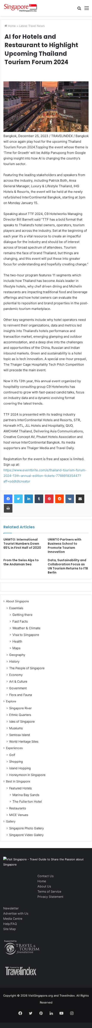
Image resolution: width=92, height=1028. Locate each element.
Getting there (22, 615)
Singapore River (20, 708)
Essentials (16, 608)
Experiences (14, 748)
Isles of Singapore (22, 721)
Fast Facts (20, 621)
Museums (16, 728)
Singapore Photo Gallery (26, 828)
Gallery (11, 821)
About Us (44, 886)
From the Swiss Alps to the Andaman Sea (21, 562)
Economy (16, 675)
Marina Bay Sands (25, 795)
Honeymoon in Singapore (27, 775)
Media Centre (12, 918)
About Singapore (17, 601)
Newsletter (11, 908)
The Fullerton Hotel (27, 801)
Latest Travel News (32, 26)
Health (17, 641)
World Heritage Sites (23, 741)
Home (11, 26)
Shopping (16, 761)
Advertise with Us (15, 913)
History (14, 661)
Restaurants (17, 808)
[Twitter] (18, 499)
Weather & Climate (26, 628)
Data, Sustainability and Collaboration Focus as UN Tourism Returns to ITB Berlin (68, 566)
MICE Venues (18, 815)
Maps (16, 648)
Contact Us (45, 876)
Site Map (9, 929)
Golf (12, 755)
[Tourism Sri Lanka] (20, 8)
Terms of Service (49, 891)
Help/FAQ (10, 924)
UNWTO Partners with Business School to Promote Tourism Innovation (64, 545)
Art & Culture (18, 681)
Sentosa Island (19, 735)
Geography (17, 655)
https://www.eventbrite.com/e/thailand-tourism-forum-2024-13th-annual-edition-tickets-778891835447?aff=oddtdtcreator (44, 475)
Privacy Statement (50, 896)
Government (18, 688)
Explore (11, 701)
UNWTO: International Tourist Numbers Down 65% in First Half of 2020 (22, 543)
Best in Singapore (18, 781)
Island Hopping (20, 768)
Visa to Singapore (25, 635)
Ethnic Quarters (20, 715)
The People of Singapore (27, 668)
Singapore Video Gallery (26, 835)
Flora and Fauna (20, 695)
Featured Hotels (20, 788)
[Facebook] (8, 499)
